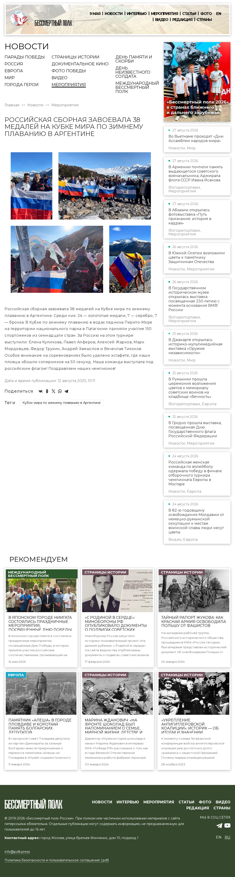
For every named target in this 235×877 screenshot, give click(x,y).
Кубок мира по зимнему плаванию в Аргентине (61, 403)
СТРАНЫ (221, 808)
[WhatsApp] (60, 391)
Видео (161, 20)
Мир (10, 78)
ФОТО (205, 802)
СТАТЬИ (186, 802)
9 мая (95, 14)
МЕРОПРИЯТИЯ (158, 802)
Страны (204, 20)
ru (227, 837)
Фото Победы (69, 71)
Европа (14, 71)
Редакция (182, 20)
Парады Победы (25, 57)
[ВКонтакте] (40, 391)
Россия (14, 64)
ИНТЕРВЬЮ (128, 802)
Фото (206, 14)
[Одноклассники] (47, 391)
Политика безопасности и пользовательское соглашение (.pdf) (57, 860)
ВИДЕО (223, 802)
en (218, 14)
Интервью (137, 14)
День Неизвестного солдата (132, 72)
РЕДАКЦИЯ (197, 808)
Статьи (189, 14)
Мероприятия (164, 14)
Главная (12, 105)
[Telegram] (66, 391)
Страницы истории (75, 57)
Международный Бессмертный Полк (137, 87)
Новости (114, 14)
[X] (53, 391)
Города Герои (22, 85)
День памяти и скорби (133, 59)
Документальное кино (80, 64)
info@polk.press (17, 852)
